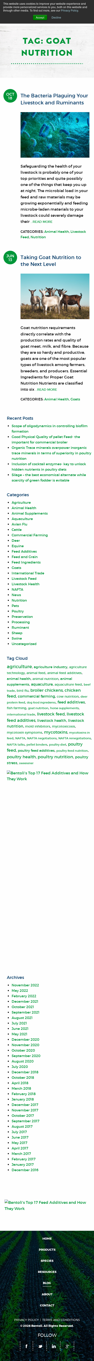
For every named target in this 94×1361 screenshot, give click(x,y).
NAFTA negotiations (42, 738)
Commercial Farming (30, 535)
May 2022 (20, 990)
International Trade (28, 573)
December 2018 (25, 1072)
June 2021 (20, 1028)
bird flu (23, 691)
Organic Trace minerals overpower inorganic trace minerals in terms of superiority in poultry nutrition (51, 453)
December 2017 (25, 1105)
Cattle (17, 530)
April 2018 (20, 1083)
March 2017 (21, 1153)
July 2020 (20, 1067)
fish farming (16, 708)
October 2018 (23, 1077)
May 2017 (19, 1143)
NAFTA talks (16, 744)
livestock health (51, 720)
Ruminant (20, 627)
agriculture (19, 666)
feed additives (71, 702)
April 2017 (20, 1148)
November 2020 (25, 1045)
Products (47, 1250)
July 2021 (19, 1023)
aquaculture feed (68, 685)
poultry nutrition (55, 756)
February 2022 (24, 996)
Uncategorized (24, 644)
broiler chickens (46, 690)
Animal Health (56, 231)
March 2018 (21, 1088)
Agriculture (21, 502)
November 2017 (25, 1110)
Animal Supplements (30, 513)
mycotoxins (55, 732)
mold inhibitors (37, 726)
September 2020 (26, 1056)
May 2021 (19, 1034)
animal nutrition (45, 679)
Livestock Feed (24, 578)
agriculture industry (50, 667)
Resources (47, 1272)
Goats (75, 399)
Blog (47, 1283)
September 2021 (25, 1012)
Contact (47, 1305)
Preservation (22, 616)
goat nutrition (38, 708)
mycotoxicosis (63, 726)
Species (47, 1261)
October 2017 (23, 1115)
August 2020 (23, 1061)
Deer (16, 540)
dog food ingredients (41, 702)
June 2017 (20, 1137)
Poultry (18, 611)
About (47, 1294)
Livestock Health (25, 584)
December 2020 (25, 1039)
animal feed (35, 673)
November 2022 (25, 985)
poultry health (21, 756)
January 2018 (23, 1099)
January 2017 (23, 1164)
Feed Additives (24, 551)
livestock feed (51, 714)
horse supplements (64, 708)
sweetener (26, 763)
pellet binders (36, 744)
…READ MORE (41, 222)
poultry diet (57, 744)
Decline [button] (56, 17)
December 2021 (25, 1001)
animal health (19, 679)
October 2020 (23, 1050)
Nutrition (38, 237)
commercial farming (36, 696)
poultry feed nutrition (72, 750)
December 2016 (25, 1170)
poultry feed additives (36, 750)
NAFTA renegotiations (74, 738)
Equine (18, 546)
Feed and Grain (25, 557)
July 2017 (19, 1132)
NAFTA (17, 589)
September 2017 (25, 1121)
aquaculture (42, 684)
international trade (21, 714)
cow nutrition (68, 697)
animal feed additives (64, 673)
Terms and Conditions (61, 1319)
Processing (21, 622)
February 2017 (24, 1159)
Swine (17, 638)
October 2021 (23, 1007)
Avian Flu (19, 524)
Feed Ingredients (26, 562)
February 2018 (24, 1094)
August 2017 (22, 1126)
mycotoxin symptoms (24, 733)
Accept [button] (40, 17)
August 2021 (22, 1018)
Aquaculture (22, 519)
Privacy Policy (69, 10)
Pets (15, 606)
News (16, 595)
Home (47, 1239)
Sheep (17, 633)
